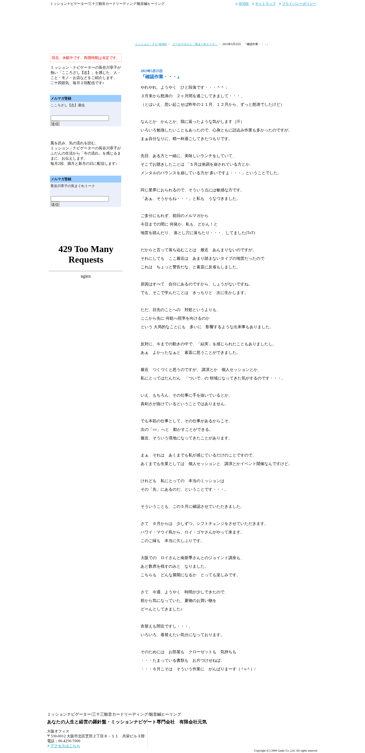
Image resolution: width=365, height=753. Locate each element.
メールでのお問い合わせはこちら (291, 14)
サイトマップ (265, 4)
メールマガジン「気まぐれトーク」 (195, 44)
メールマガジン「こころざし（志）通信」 (86, 48)
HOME (244, 4)
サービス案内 (86, 31)
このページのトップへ (297, 701)
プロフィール (277, 31)
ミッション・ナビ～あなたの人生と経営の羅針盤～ (78, 14)
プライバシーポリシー (299, 4)
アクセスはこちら (65, 746)
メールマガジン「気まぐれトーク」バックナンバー (106, 171)
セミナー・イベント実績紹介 (209, 31)
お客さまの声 (115, 31)
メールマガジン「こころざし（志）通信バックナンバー (106, 90)
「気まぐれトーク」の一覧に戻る (152, 685)
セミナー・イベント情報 (154, 31)
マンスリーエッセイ (86, 220)
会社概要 (305, 31)
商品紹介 (250, 31)
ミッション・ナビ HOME (151, 44)
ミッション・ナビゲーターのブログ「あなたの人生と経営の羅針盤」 (85, 236)
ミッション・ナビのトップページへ (58, 31)
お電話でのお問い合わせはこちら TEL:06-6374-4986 (233, 14)
